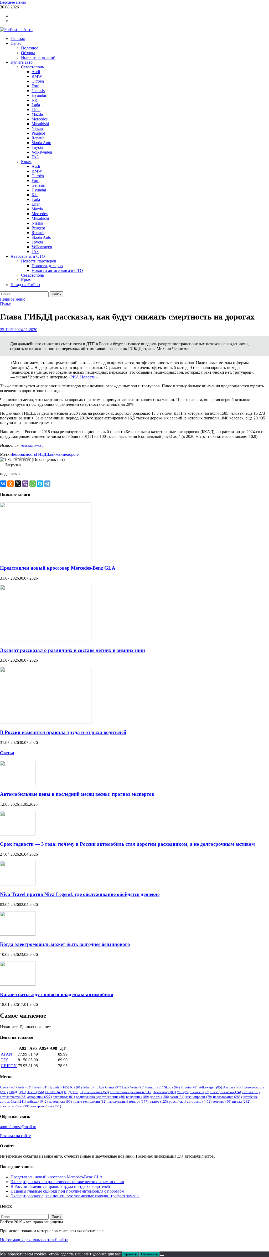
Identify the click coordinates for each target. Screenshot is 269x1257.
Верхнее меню (13, 2)
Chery (7, 1087)
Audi (36, 71)
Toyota (37, 147)
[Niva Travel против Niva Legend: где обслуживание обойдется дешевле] (17, 884)
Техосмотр (164, 1092)
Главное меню (12, 299)
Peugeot (38, 133)
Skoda (172, 1087)
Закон (35, 1092)
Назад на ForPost (25, 284)
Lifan (36, 109)
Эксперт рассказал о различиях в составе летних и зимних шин (72, 650)
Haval (39, 1087)
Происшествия (94, 1092)
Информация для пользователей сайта (34, 1240)
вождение (137, 1097)
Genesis (38, 90)
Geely (23, 1087)
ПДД (71, 1092)
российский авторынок (190, 1101)
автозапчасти (13, 1097)
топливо (222, 1101)
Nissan (37, 128)
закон (177, 1097)
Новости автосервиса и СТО (57, 270)
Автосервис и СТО (28, 256)
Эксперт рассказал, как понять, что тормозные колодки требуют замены (75, 1196)
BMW (37, 76)
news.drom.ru (32, 445)
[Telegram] (47, 483)
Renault (38, 138)
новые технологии (89, 1101)
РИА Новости (83, 377)
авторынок (39, 1097)
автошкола (64, 1097)
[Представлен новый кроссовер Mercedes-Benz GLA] (45, 557)
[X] (18, 483)
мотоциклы (60, 1101)
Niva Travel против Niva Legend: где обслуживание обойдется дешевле (79, 894)
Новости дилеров (47, 265)
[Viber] (25, 483)
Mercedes (40, 119)
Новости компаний (38, 57)
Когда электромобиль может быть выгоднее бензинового (65, 944)
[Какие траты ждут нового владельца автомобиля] (17, 984)
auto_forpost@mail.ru (18, 1126)
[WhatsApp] (32, 483)
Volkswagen (42, 152)
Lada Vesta (133, 1087)
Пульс (16, 43)
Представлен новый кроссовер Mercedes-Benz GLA (57, 568)
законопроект (198, 1097)
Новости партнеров (38, 261)
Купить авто (22, 62)
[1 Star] (7, 459)
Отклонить (149, 1254)
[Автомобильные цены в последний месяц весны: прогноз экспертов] (17, 784)
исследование (227, 1097)
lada (89, 1087)
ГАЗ (35, 157)
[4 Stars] (24, 459)
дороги (73, 454)
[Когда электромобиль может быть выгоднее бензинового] (17, 934)
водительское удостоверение (100, 1097)
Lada (36, 105)
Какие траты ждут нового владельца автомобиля (56, 994)
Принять (130, 1254)
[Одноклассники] (10, 483)
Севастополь (32, 67)
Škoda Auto (41, 142)
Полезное (29, 48)
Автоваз (233, 1087)
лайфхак (37, 1101)
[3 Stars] (20, 459)
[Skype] (40, 483)
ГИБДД (42, 454)
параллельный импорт (127, 1101)
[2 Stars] (16, 459)
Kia (35, 100)
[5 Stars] (29, 459)
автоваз (251, 1092)
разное (158, 1101)
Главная (18, 38)
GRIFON (9, 1065)
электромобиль (45, 1106)
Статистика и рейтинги (131, 1092)
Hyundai (39, 95)
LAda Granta (108, 1087)
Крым (26, 161)
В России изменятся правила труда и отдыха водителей (63, 732)
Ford (35, 86)
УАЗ (183, 1092)
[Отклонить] (162, 1255)
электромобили (14, 1106)
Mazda (37, 114)
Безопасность (24, 454)
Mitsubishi (40, 123)
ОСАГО (54, 1092)
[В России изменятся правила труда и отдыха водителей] (45, 722)
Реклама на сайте (15, 1135)
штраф (241, 1101)
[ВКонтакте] (3, 483)
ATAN (6, 1054)
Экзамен (199, 1092)
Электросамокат (225, 1092)
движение (58, 454)
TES (4, 1060)
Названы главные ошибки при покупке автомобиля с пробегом (67, 1191)
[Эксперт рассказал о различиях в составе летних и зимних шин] (45, 640)
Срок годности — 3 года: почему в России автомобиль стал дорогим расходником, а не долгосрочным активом (127, 844)
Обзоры (28, 52)
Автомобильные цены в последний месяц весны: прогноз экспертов (77, 794)
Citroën (38, 81)
